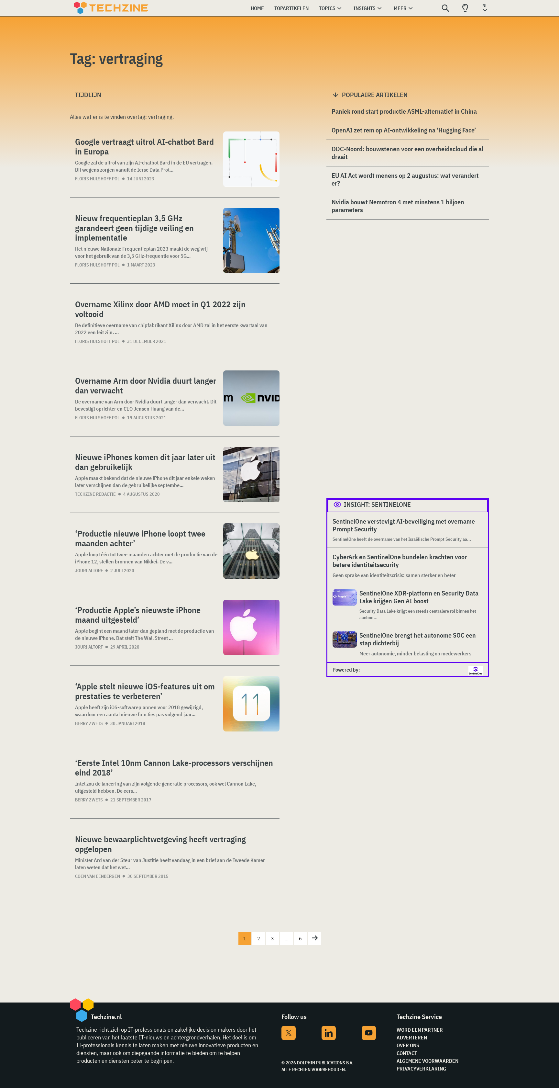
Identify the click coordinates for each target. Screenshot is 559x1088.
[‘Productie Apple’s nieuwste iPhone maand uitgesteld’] (251, 627)
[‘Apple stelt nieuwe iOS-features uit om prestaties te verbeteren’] (251, 703)
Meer (400, 8)
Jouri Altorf (89, 570)
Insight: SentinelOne (377, 504)
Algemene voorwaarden (427, 1061)
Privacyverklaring (421, 1068)
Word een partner (420, 1029)
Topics (327, 8)
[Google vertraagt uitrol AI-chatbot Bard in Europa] (251, 159)
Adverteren (412, 1037)
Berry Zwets (89, 723)
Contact (407, 1053)
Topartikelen (291, 8)
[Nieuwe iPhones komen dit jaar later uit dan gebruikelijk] (251, 474)
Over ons (408, 1045)
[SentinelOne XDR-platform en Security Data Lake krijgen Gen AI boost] (345, 605)
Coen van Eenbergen (97, 876)
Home (257, 8)
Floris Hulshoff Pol (97, 179)
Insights (365, 8)
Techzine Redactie (95, 494)
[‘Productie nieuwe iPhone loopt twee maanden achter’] (251, 551)
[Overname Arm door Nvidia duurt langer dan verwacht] (251, 398)
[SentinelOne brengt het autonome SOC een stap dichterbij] (345, 644)
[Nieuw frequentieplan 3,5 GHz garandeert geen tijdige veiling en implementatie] (251, 240)
